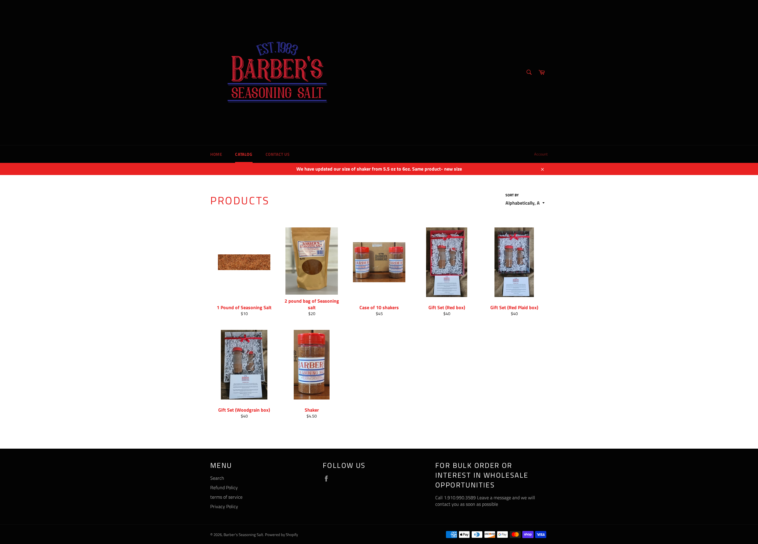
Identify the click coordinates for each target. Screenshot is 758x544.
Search (217, 478)
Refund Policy (224, 487)
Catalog (243, 154)
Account (541, 154)
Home (216, 154)
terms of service (226, 496)
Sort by (512, 195)
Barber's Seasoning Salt (243, 534)
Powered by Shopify (281, 534)
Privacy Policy (224, 506)
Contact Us (278, 154)
